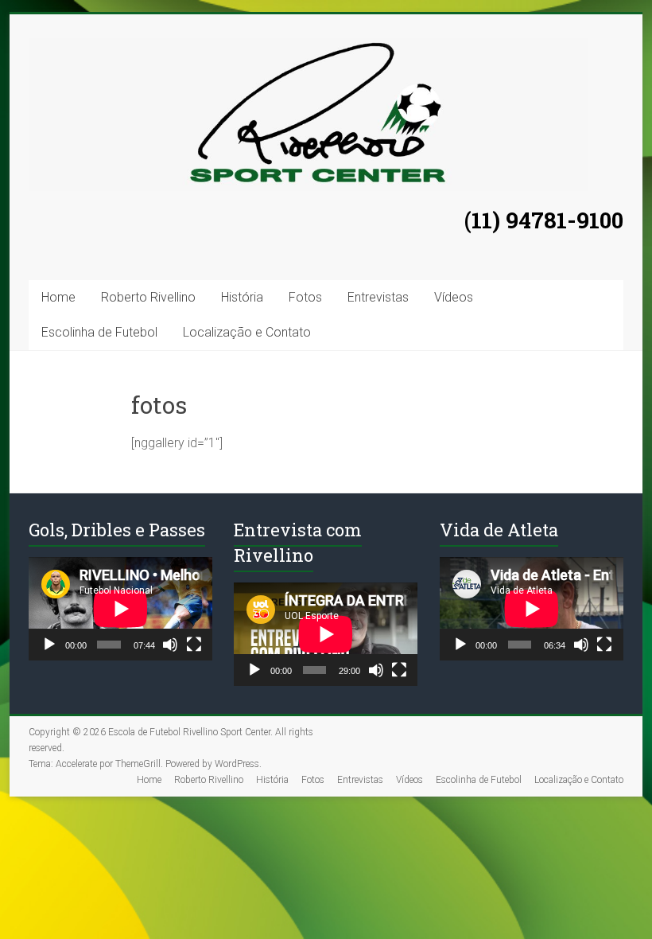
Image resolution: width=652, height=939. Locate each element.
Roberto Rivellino (148, 297)
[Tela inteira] (194, 645)
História (242, 297)
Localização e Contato (247, 332)
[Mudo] (170, 645)
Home (58, 297)
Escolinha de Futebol (99, 332)
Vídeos (453, 297)
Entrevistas (378, 297)
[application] (120, 608)
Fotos (305, 297)
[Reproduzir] (49, 645)
